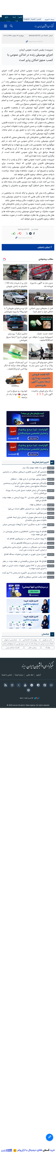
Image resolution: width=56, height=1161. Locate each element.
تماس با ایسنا (7, 675)
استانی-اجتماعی (43, 247)
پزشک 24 (34, 643)
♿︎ (49, 1137)
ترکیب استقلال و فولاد (38, 504)
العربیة (33, 19)
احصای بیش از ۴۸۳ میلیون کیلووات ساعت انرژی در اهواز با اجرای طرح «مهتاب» (24, 567)
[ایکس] (18, 685)
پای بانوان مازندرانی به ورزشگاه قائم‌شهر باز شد (29, 543)
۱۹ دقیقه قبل (51, 483)
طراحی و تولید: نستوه (27, 698)
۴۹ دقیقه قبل (51, 518)
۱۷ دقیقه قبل (51, 479)
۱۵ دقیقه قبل (51, 472)
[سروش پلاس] (38, 685)
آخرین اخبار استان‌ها (40, 462)
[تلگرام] (31, 685)
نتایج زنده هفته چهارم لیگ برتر (35, 467)
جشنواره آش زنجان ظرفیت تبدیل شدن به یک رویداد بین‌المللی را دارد (26, 492)
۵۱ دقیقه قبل (51, 525)
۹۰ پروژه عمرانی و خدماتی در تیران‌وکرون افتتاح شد (27, 538)
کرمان (51, 35)
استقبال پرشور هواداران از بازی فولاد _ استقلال (28, 479)
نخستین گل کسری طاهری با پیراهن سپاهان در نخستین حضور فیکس (25, 473)
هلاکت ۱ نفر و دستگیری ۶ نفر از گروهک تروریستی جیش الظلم (25, 526)
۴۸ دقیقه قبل (50, 513)
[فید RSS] (5, 685)
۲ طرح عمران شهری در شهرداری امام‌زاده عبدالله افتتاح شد (25, 556)
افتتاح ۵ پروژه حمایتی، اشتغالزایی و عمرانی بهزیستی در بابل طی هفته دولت (25, 533)
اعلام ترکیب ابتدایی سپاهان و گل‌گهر (33, 577)
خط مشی (29, 675)
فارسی (39, 19)
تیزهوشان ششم (8, 643)
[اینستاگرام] (12, 685)
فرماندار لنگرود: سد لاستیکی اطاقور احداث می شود (27, 509)
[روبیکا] (51, 685)
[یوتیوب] (25, 685)
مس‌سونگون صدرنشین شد (36, 513)
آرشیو (20, 17)
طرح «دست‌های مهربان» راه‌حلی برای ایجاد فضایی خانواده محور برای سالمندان (27, 519)
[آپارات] (28, 690)
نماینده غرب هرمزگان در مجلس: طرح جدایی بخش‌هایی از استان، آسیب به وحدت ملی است (25, 549)
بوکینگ (47, 647)
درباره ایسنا (19, 675)
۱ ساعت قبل (51, 543)
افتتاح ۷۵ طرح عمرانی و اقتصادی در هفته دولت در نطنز (25, 561)
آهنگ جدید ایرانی (46, 643)
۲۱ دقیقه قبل (51, 491)
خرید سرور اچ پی (22, 643)
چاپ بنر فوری (47, 639)
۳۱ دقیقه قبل (51, 509)
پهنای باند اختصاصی (30, 639)
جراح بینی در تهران (10, 639)
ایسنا (44, 26)
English (27, 19)
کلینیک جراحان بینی (12, 647)
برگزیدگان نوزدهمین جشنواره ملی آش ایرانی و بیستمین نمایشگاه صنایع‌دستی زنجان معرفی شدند (25, 485)
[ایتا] (44, 685)
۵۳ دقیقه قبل (50, 532)
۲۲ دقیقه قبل (51, 505)
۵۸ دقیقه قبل (50, 539)
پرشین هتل (32, 647)
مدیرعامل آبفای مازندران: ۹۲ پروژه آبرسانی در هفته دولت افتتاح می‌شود (24, 499)
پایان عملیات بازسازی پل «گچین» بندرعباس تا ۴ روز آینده (24, 572)
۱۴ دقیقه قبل (51, 468)
